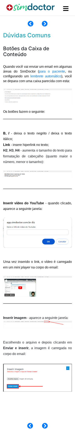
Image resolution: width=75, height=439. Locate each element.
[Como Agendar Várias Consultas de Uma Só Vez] (45, 24)
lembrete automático (45, 76)
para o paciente (52, 71)
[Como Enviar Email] (31, 24)
